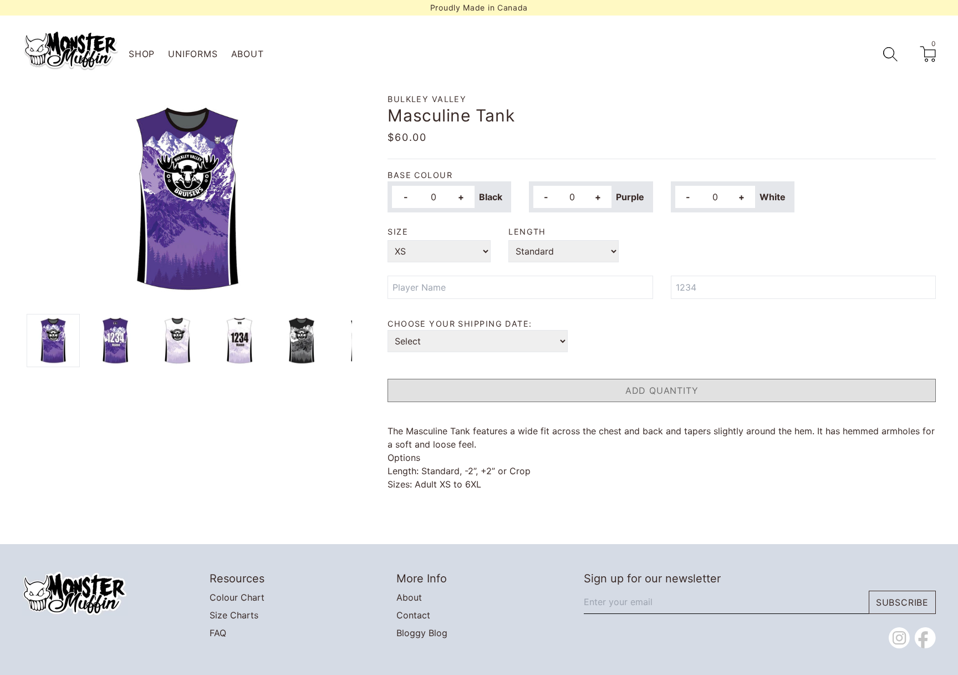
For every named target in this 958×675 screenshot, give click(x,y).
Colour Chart (237, 597)
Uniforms (192, 53)
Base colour (420, 175)
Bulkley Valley (427, 99)
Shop (142, 53)
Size (398, 231)
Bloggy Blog (421, 632)
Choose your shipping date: (460, 323)
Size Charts (234, 615)
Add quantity (662, 390)
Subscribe (902, 602)
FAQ (218, 632)
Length (527, 231)
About (247, 53)
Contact (413, 615)
